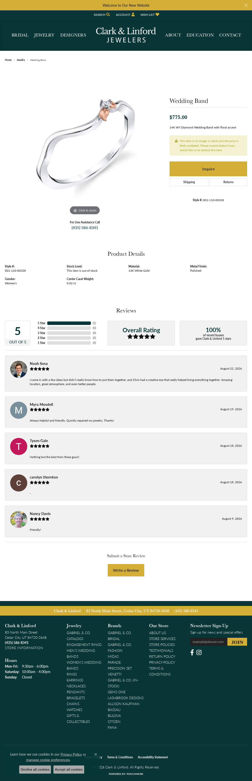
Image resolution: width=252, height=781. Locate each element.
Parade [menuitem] (114, 662)
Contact (230, 35)
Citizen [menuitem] (114, 721)
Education (200, 35)
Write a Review (126, 570)
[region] (85, 142)
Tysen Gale (39, 440)
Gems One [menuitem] (117, 691)
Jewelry (44, 35)
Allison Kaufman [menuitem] (124, 703)
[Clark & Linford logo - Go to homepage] (126, 35)
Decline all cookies (35, 769)
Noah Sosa (39, 363)
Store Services (162, 638)
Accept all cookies (69, 769)
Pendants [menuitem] (76, 691)
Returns (228, 182)
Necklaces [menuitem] (76, 685)
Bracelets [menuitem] (76, 697)
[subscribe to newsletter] (237, 642)
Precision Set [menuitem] (120, 668)
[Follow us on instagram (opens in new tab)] (199, 653)
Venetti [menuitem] (115, 674)
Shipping (189, 182)
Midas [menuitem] (113, 656)
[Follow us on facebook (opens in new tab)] (192, 653)
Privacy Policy (162, 662)
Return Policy (162, 656)
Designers (73, 35)
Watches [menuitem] (74, 709)
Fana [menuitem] (112, 727)
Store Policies (162, 644)
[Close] (246, 5)
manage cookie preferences (48, 760)
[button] (101, 14)
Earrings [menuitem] (75, 679)
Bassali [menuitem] (114, 709)
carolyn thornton (44, 477)
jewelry (21, 60)
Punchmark (135, 774)
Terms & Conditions (120, 757)
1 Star (41, 343)
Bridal (20, 35)
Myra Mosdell (41, 404)
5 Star (41, 323)
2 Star (41, 338)
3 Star (41, 333)
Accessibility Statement (153, 757)
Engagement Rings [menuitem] (84, 644)
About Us (157, 632)
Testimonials (161, 650)
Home (8, 60)
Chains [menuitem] (73, 703)
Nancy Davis (40, 513)
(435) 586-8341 (85, 227)
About (173, 35)
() (94, 323)
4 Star (41, 328)
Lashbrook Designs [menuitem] (125, 697)
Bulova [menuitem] (114, 715)
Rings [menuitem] (72, 674)
